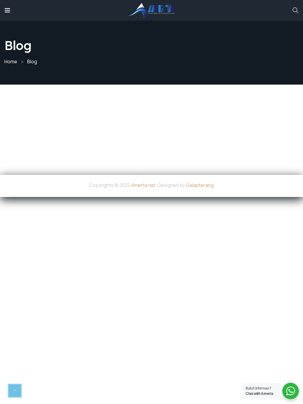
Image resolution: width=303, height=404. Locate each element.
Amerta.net (143, 185)
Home (10, 61)
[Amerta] (151, 10)
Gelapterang (200, 185)
